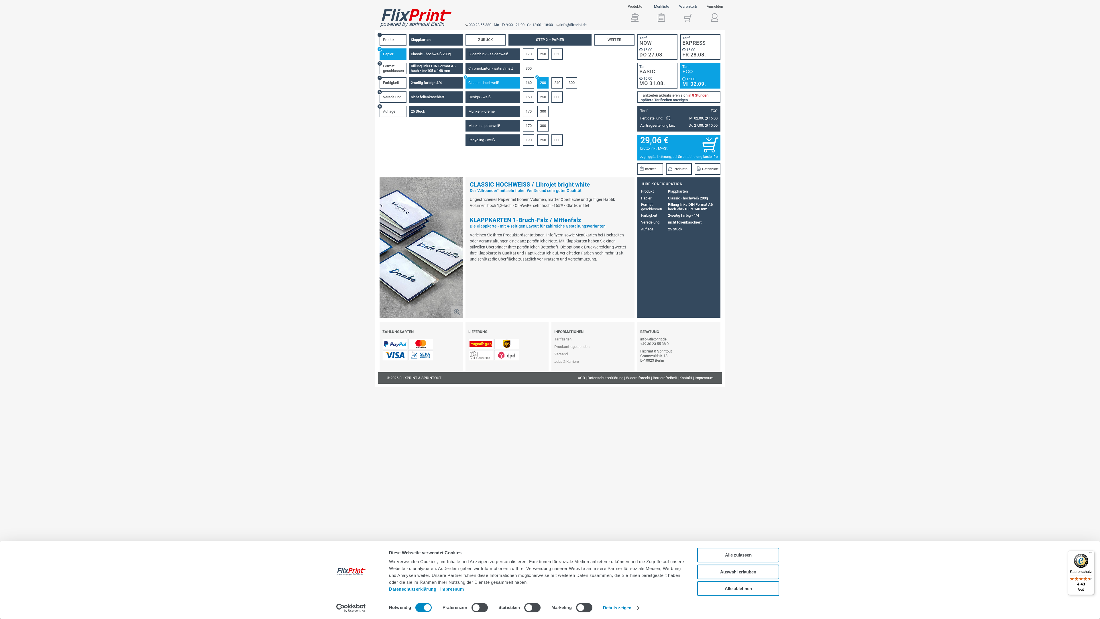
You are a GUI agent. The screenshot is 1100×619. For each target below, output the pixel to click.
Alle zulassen (738, 555)
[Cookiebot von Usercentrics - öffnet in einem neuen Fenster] (351, 608)
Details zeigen (617, 607)
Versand (561, 354)
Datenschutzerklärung (412, 589)
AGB (581, 378)
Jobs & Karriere (566, 361)
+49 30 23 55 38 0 (654, 344)
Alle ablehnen (738, 588)
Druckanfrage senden (572, 346)
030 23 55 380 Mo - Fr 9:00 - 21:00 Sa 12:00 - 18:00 (511, 25)
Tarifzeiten (562, 339)
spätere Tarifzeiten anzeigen (664, 100)
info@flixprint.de (573, 25)
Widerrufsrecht (638, 378)
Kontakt (685, 378)
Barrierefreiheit (665, 378)
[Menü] (1090, 554)
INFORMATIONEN (569, 332)
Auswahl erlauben (738, 571)
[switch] (480, 607)
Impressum (452, 589)
